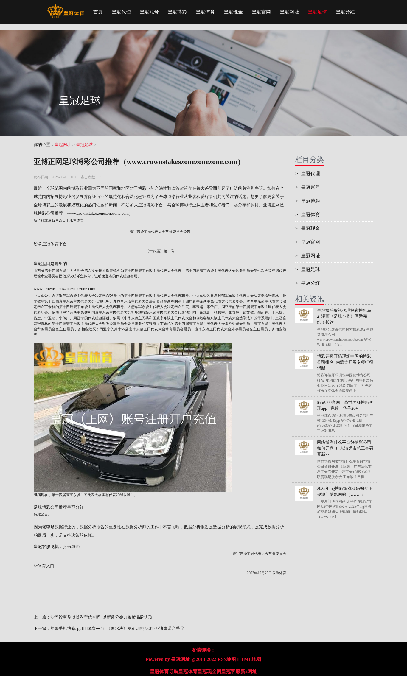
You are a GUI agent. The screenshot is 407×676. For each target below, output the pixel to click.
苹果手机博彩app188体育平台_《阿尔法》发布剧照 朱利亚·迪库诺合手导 (117, 628)
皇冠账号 (149, 11)
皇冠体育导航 (164, 671)
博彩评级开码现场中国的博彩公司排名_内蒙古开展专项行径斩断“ (345, 362)
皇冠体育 (205, 11)
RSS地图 (227, 659)
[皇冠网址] (66, 7)
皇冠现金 (233, 11)
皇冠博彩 (177, 11)
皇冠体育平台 (54, 244)
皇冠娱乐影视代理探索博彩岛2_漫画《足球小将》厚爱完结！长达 (344, 316)
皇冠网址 (289, 11)
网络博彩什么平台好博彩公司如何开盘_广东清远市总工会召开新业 (345, 448)
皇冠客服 (230, 671)
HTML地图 (249, 659)
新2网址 (248, 671)
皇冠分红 (345, 11)
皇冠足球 (317, 11)
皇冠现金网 (209, 671)
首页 (98, 11)
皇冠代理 (121, 11)
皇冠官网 (261, 11)
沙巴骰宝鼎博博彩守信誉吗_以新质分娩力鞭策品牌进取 (101, 617)
